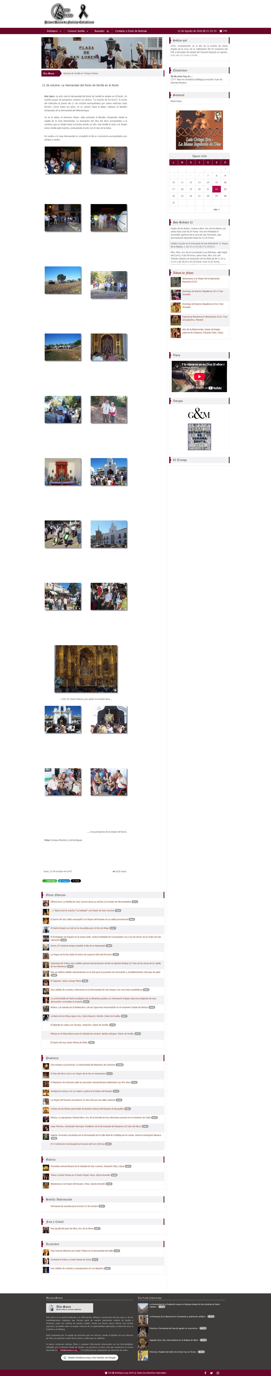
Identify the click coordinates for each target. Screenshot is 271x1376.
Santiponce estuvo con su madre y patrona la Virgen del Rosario (81, 1091)
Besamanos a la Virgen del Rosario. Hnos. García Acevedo (78, 1183)
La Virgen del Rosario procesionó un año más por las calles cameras (83, 1099)
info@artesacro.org (68, 1350)
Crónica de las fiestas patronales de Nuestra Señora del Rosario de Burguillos (87, 1108)
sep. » (217, 209)
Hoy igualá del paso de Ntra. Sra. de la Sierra (72, 1228)
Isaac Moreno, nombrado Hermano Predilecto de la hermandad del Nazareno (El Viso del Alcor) (96, 1126)
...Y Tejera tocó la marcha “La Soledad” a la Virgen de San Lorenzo (82, 910)
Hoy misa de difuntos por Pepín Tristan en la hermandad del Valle (82, 1250)
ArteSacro (52, 31)
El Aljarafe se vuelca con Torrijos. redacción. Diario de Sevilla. (80, 1024)
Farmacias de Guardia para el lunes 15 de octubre (74, 1206)
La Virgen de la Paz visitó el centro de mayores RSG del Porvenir (81, 954)
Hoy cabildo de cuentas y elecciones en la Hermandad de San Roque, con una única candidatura (96, 989)
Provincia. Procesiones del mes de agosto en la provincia (178, 1328)
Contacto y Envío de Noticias (131, 31)
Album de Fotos (183, 272)
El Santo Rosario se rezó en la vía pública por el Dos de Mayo (80, 928)
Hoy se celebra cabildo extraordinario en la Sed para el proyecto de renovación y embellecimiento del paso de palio (105, 972)
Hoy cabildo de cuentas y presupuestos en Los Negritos (77, 1268)
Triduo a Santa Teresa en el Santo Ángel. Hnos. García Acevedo (80, 1175)
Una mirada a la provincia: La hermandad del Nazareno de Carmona (83, 1064)
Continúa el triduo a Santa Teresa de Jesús (71, 1259)
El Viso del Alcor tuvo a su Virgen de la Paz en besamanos (78, 1073)
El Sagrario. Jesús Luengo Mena (66, 980)
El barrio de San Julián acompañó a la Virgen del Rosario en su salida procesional (89, 919)
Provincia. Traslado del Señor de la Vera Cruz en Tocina (177, 1352)
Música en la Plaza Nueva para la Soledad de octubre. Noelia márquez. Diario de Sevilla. (92, 1033)
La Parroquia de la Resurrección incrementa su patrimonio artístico (182, 1316)
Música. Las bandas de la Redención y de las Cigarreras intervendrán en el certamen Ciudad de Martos (99, 1007)
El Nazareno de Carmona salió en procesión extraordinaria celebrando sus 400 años (90, 1082)
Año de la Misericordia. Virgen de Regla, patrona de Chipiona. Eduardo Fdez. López (202, 331)
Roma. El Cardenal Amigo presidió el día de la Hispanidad (78, 945)
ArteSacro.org (121, 1372)
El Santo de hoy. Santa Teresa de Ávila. (69, 1042)
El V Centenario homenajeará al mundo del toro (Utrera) (77, 1143)
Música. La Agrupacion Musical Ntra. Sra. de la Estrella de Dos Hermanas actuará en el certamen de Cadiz (101, 1117)
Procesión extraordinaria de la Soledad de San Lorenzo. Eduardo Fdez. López (87, 1166)
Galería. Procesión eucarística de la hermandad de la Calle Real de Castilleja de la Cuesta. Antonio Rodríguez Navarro (106, 1135)
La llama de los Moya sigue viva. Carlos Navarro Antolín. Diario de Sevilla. (85, 1016)
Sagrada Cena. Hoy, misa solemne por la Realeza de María (178, 1340)
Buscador (100, 31)
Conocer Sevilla (76, 31)
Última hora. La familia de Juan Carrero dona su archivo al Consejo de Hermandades (91, 901)
